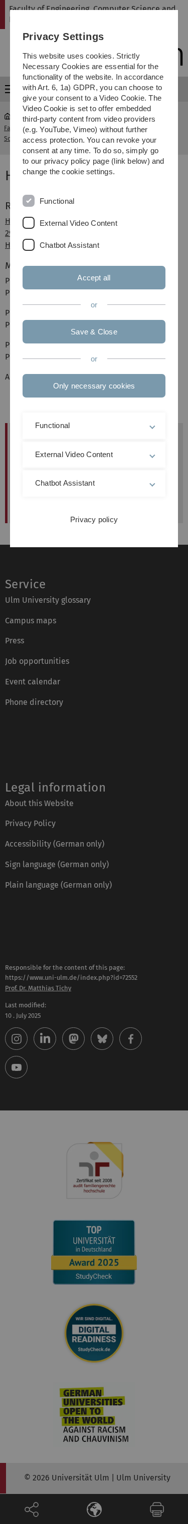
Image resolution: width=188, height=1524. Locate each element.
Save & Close (94, 331)
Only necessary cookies (94, 386)
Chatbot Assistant (69, 245)
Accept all (93, 277)
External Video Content (78, 223)
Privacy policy (94, 519)
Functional (57, 201)
